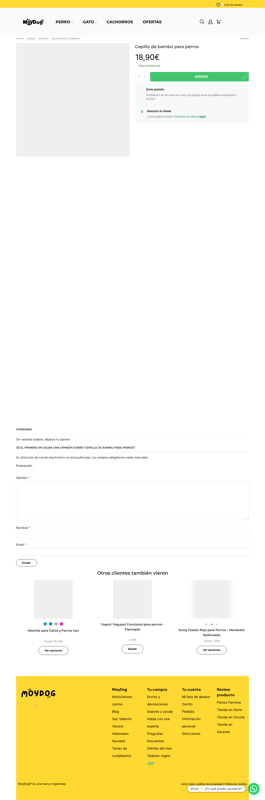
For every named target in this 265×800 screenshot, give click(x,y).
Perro (63, 22)
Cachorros (120, 22)
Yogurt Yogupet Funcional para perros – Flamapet (132, 627)
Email (21, 545)
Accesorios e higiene (66, 38)
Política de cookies (236, 783)
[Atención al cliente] (142, 111)
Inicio (20, 38)
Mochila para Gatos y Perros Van (53, 630)
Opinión (23, 478)
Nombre (23, 528)
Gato (88, 22)
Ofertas (152, 22)
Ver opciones (53, 650)
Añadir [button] (132, 648)
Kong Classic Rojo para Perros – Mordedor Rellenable (212, 632)
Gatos (31, 38)
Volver (244, 38)
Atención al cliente (159, 111)
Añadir (201, 77)
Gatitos (43, 38)
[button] (254, 789)
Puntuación (24, 466)
